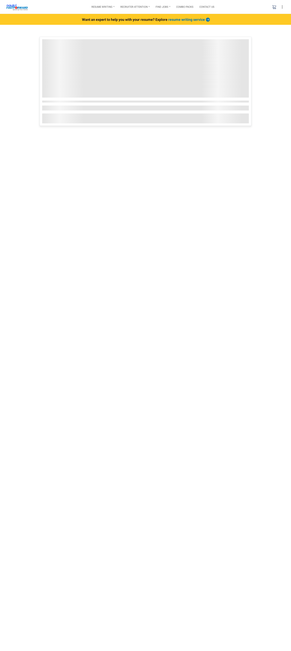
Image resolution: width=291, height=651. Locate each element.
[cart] (274, 6)
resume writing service (186, 19)
